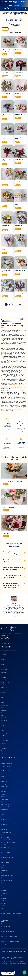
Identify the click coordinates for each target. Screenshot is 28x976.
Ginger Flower (4, 865)
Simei (2, 725)
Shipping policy (12, 963)
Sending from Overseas (7, 761)
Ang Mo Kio (4, 657)
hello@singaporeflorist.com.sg (8, 637)
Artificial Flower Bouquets (7, 839)
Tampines (3, 735)
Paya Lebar (4, 710)
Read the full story (18, 613)
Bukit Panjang (4, 669)
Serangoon (4, 722)
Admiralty (3, 654)
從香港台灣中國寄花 (5, 766)
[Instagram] (6, 647)
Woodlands (4, 750)
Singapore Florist (7, 429)
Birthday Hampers (5, 877)
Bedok (3, 659)
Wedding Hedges (5, 923)
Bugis (2, 664)
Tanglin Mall (4, 738)
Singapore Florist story (21, 448)
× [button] (14, 972)
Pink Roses (4, 789)
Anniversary (4, 900)
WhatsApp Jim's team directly (11, 615)
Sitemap (5, 961)
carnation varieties (5, 357)
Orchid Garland (5, 847)
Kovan (2, 697)
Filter (5, 28)
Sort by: (11, 32)
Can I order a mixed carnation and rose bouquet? (12, 576)
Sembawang (4, 720)
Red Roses (4, 791)
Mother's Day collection (18, 384)
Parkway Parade (5, 705)
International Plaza (5, 695)
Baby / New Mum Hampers (7, 875)
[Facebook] (2, 647)
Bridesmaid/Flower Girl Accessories (10, 939)
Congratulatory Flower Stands (8, 834)
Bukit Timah (4, 672)
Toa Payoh (3, 748)
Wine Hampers (5, 882)
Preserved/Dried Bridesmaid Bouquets (10, 941)
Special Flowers (5, 870)
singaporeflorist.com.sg (11, 957)
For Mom (3, 890)
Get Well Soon (4, 905)
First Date (3, 903)
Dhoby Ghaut (4, 684)
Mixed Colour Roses (6, 804)
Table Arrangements (6, 832)
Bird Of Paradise (5, 862)
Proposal (3, 898)
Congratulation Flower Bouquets (9, 910)
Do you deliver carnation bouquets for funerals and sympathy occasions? (11, 585)
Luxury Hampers (5, 872)
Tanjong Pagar (4, 740)
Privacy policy (12, 961)
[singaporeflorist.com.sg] (5, 9)
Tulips (2, 814)
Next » (20, 304)
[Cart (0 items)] (22, 9)
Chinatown (4, 674)
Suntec (3, 730)
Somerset (3, 728)
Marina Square (4, 700)
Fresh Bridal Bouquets (6, 928)
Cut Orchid (4, 849)
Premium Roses (5, 773)
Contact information (21, 963)
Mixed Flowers (5, 855)
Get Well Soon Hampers (7, 880)
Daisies (3, 817)
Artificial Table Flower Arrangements (10, 842)
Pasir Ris (3, 707)
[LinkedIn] (9, 647)
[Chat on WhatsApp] (24, 972)
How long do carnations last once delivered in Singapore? (12, 553)
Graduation (4, 893)
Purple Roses (4, 786)
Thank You (4, 908)
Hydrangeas (4, 824)
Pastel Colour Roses (6, 806)
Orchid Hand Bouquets (6, 844)
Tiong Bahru (4, 745)
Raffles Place (4, 717)
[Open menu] (25, 9)
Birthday (3, 895)
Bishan (3, 662)
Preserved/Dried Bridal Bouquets (9, 936)
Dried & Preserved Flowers (8, 857)
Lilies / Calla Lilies (5, 819)
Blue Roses (4, 781)
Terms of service (20, 961)
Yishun (3, 753)
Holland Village (5, 690)
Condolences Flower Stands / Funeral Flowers (12, 913)
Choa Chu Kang (5, 677)
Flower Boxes (4, 827)
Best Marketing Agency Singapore (18, 958)
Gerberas (3, 860)
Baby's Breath (4, 809)
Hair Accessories (5, 926)
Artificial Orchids (5, 837)
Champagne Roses (5, 784)
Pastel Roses (4, 801)
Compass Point (5, 682)
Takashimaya (4, 733)
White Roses (4, 796)
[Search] (15, 9)
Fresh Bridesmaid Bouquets (8, 934)
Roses (2, 776)
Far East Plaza (4, 687)
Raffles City (4, 715)
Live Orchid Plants (5, 852)
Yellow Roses (4, 799)
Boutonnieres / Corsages (7, 931)
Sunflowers (4, 822)
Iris (2, 867)
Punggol (3, 712)
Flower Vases (4, 829)
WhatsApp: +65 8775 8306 (7, 638)
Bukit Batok (4, 667)
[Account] (18, 9)
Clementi (3, 679)
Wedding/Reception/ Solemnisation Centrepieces (13, 944)
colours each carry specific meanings (12, 365)
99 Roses (3, 779)
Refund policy (5, 963)
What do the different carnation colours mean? (13, 560)
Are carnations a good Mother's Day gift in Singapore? (13, 568)
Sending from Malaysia (6, 763)
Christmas (3, 916)
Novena (3, 702)
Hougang (3, 692)
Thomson (3, 743)
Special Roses (4, 794)
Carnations (4, 811)
